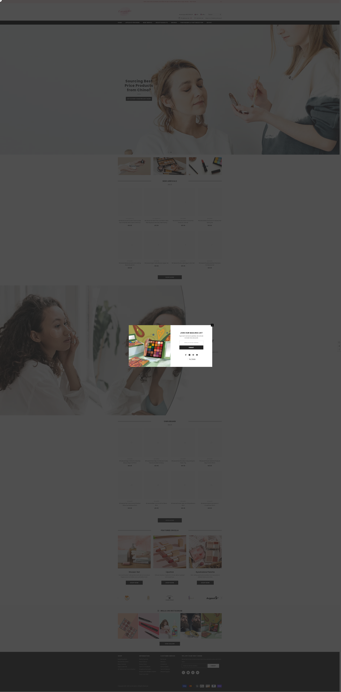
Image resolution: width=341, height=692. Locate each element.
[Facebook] (186, 355)
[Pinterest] (193, 355)
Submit (191, 347)
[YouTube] (197, 355)
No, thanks (192, 359)
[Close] (212, 325)
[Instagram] (189, 355)
